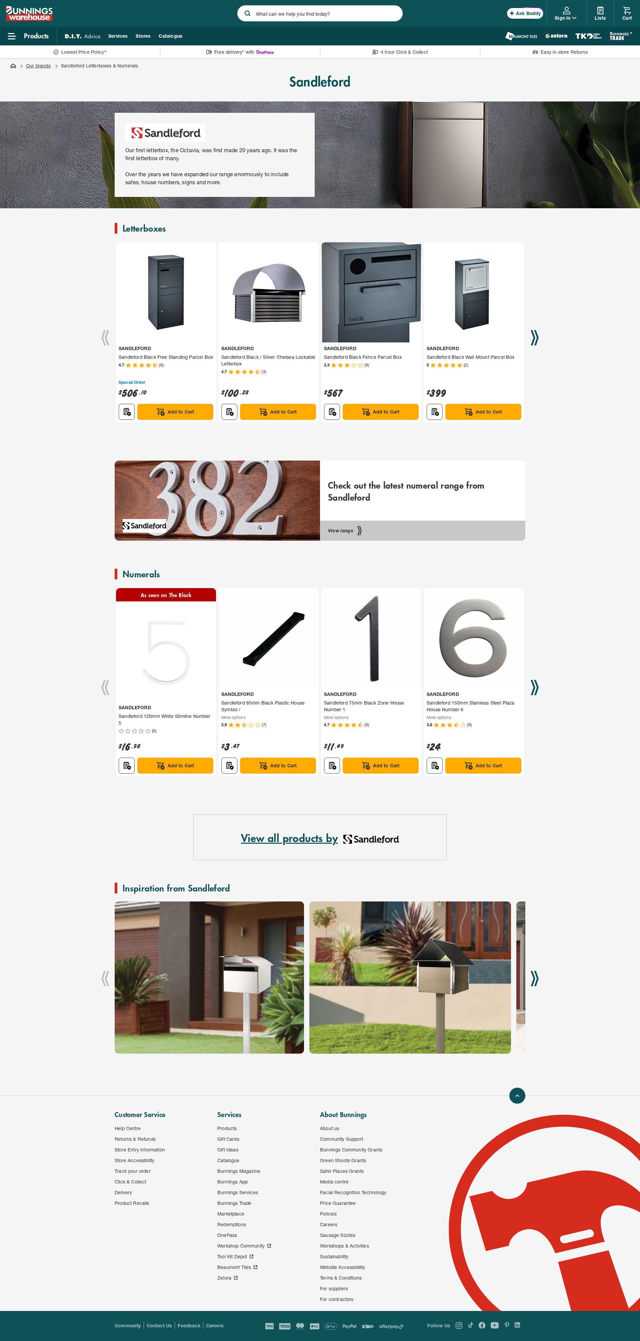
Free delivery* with (234, 52)
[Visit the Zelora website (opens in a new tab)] (556, 36)
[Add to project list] (127, 412)
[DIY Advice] (82, 36)
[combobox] (320, 13)
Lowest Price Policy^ (84, 52)
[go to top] (517, 1096)
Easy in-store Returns (564, 52)
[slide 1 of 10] (209, 977)
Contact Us (159, 1325)
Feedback (189, 1325)
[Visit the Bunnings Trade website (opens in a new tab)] (621, 36)
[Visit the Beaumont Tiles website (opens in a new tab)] (521, 36)
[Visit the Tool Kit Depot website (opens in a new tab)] (588, 36)
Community (128, 1325)
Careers (215, 1325)
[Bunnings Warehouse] (29, 19)
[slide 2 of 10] (410, 977)
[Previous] (105, 337)
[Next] (535, 337)
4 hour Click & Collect (404, 52)
